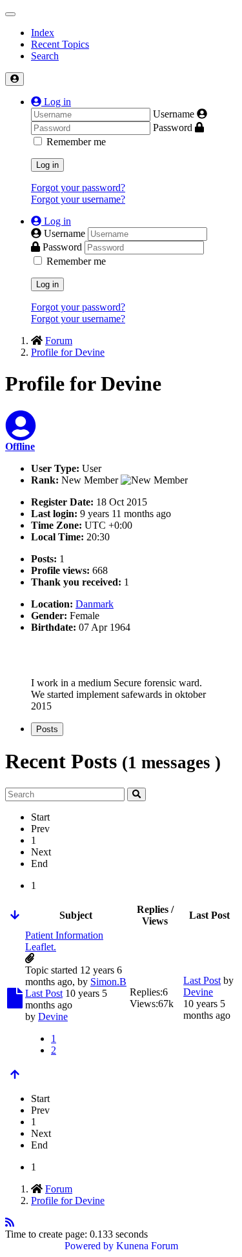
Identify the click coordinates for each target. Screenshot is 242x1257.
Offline (20, 446)
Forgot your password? (78, 187)
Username (173, 113)
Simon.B (108, 981)
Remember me (76, 141)
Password (172, 127)
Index (42, 32)
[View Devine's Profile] (20, 433)
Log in (47, 165)
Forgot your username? (78, 199)
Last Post (44, 993)
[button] (51, 101)
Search (45, 55)
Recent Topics (60, 44)
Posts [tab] (47, 729)
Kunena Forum (147, 1245)
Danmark (95, 603)
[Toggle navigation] (10, 14)
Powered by (89, 1245)
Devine (53, 1016)
